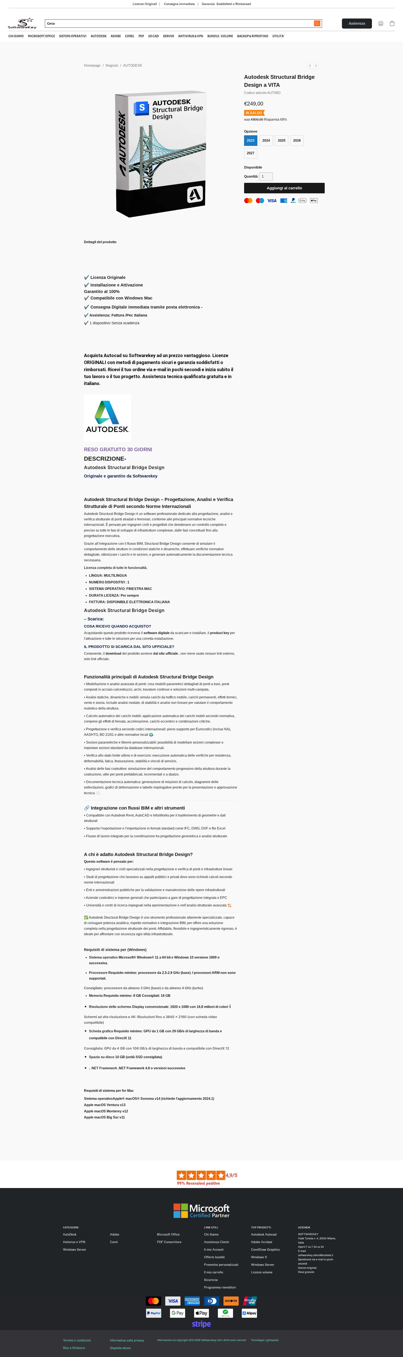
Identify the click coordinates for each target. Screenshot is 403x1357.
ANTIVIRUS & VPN (190, 36)
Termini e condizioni (77, 1340)
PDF (141, 36)
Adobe (114, 1234)
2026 (297, 140)
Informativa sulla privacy (127, 1340)
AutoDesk (69, 1234)
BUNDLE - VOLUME (220, 36)
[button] (22, 23)
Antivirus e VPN (74, 1242)
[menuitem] (310, 66)
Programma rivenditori (220, 1287)
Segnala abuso (120, 1348)
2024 (266, 140)
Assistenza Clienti (216, 1242)
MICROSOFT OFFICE (41, 36)
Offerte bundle (214, 1257)
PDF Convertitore (169, 1242)
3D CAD (153, 36)
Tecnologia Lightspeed (264, 1340)
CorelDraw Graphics (265, 1249)
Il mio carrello (213, 1272)
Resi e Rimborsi (74, 1348)
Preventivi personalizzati (221, 1265)
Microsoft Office (168, 1234)
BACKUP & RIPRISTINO (252, 36)
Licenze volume (261, 1272)
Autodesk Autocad (264, 1234)
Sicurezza (211, 1280)
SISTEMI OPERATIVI (72, 36)
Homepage (92, 65)
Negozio (112, 65)
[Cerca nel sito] (317, 23)
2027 (250, 153)
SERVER (168, 36)
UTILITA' (278, 36)
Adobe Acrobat (261, 1242)
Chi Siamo (211, 1234)
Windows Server (74, 1249)
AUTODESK (98, 36)
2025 (281, 140)
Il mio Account (214, 1249)
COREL (129, 36)
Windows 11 (259, 1257)
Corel (114, 1242)
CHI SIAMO (16, 36)
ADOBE (116, 36)
